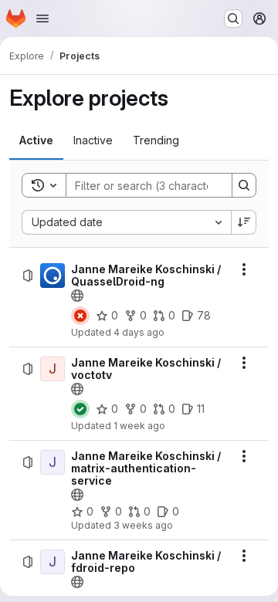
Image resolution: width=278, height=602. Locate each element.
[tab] (36, 140)
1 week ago (139, 425)
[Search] (244, 185)
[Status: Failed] (80, 315)
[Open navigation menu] (42, 18)
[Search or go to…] (233, 18)
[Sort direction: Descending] (244, 222)
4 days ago (139, 332)
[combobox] (126, 222)
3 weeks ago (143, 525)
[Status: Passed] (80, 409)
